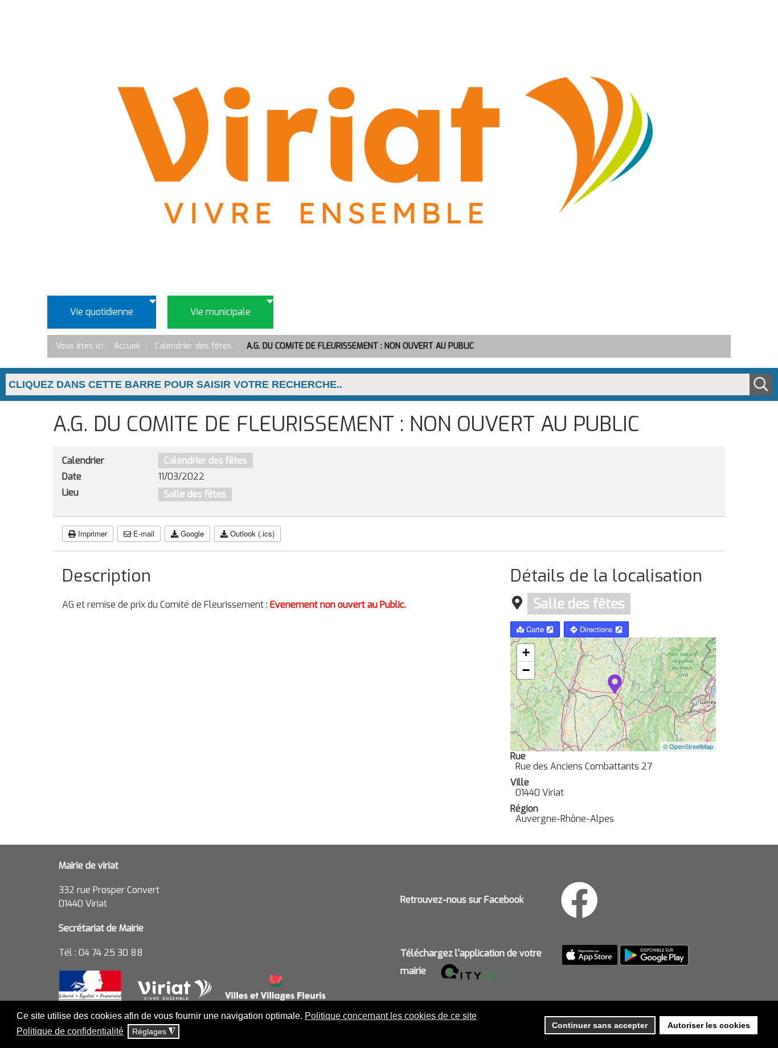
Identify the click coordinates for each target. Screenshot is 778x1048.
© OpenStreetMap (688, 746)
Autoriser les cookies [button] (709, 1025)
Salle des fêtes (195, 494)
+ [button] (526, 652)
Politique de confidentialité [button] (70, 1031)
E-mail (142, 533)
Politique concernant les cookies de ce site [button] (391, 1016)
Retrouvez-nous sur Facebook (462, 900)
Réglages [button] (153, 1032)
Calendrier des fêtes (205, 460)
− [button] (526, 670)
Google (191, 533)
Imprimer (91, 533)
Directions (596, 629)
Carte (535, 629)
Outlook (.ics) (251, 533)
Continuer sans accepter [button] (600, 1025)
